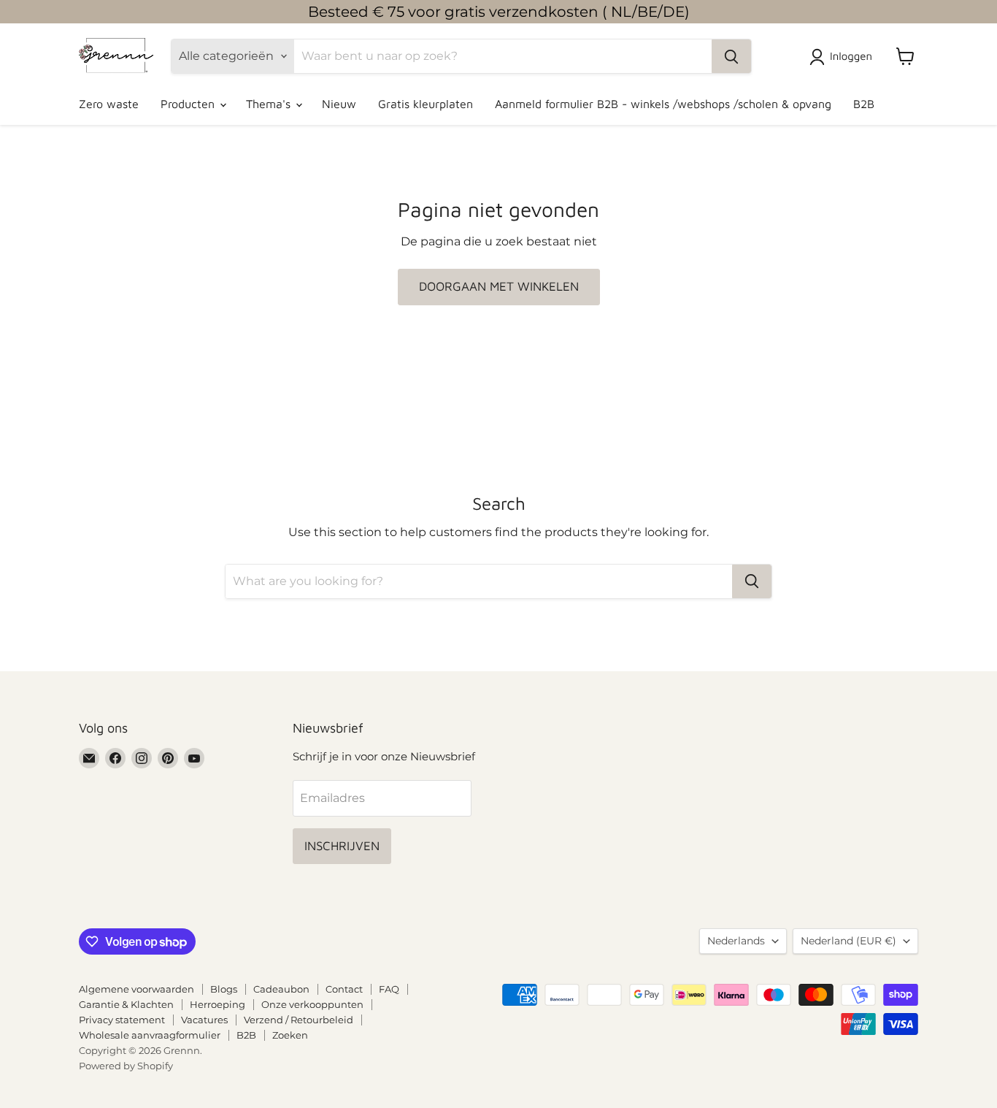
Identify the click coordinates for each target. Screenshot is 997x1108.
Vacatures (204, 1019)
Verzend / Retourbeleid (298, 1019)
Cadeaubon (281, 989)
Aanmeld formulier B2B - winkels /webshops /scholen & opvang (663, 103)
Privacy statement (122, 1019)
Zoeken (290, 1035)
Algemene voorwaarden (136, 989)
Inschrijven (342, 845)
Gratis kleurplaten (425, 103)
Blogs (223, 989)
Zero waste (109, 103)
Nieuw (339, 103)
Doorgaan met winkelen (499, 286)
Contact (344, 989)
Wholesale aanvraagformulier (149, 1035)
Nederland (848, 940)
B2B (863, 103)
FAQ (389, 989)
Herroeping (217, 1004)
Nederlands (736, 940)
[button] (843, 57)
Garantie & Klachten (126, 1004)
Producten (189, 103)
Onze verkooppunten (312, 1004)
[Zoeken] (731, 56)
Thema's (270, 103)
